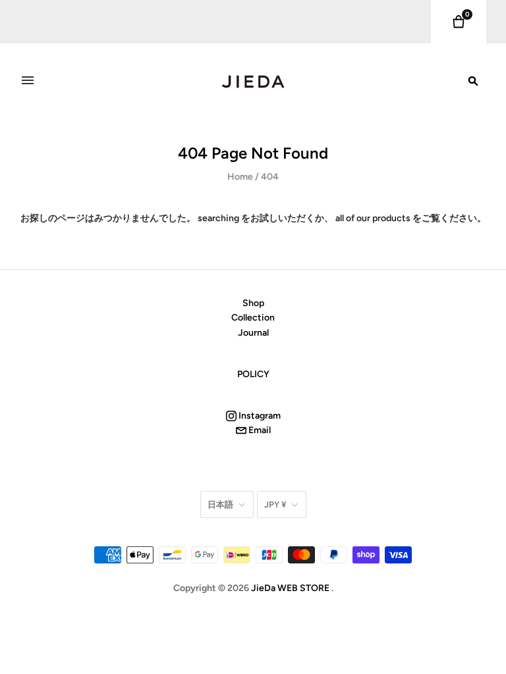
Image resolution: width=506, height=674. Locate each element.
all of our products (372, 218)
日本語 (220, 504)
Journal (253, 332)
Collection (253, 317)
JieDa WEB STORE (290, 588)
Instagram (259, 415)
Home (240, 176)
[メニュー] (28, 80)
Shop (253, 303)
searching (218, 218)
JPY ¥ (275, 504)
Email (258, 430)
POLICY (253, 374)
